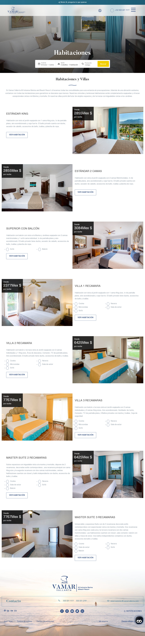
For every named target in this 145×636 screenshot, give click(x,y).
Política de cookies (24, 622)
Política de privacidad (45, 622)
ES (8, 611)
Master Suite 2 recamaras (26, 458)
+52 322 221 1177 (122, 10)
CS (15, 611)
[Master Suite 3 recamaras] (37, 534)
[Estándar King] (107, 130)
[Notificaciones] (125, 611)
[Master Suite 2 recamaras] (107, 474)
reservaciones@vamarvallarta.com (124, 601)
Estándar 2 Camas (88, 171)
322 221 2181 (81, 601)
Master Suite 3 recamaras (95, 517)
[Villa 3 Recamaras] (37, 417)
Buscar (103, 64)
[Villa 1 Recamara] (37, 302)
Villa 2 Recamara (19, 343)
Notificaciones (133, 611)
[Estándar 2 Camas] (37, 187)
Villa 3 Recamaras (88, 400)
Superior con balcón (22, 228)
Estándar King (17, 114)
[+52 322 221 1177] (112, 10)
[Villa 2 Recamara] (107, 359)
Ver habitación (17, 135)
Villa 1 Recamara (87, 286)
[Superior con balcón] (107, 245)
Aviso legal (8, 622)
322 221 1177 (68, 601)
